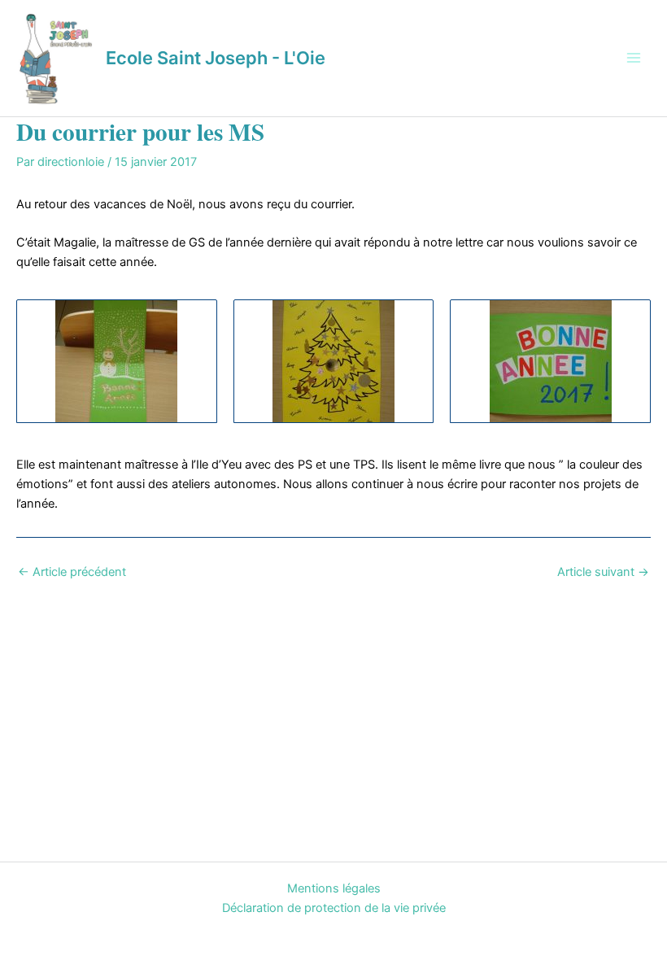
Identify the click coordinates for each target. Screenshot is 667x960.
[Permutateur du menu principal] (634, 58)
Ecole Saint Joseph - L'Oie (215, 57)
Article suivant (603, 572)
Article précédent (72, 572)
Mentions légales (334, 888)
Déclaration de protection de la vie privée (334, 908)
